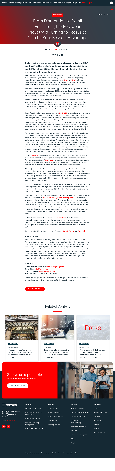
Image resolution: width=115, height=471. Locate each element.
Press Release (57, 15)
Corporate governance (32, 453)
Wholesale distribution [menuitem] (78, 427)
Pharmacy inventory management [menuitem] (32, 424)
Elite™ (74, 80)
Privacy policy (45, 453)
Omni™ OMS (63, 113)
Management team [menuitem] (100, 412)
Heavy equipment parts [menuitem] (79, 435)
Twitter (72, 231)
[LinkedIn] (59, 55)
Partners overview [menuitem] (100, 433)
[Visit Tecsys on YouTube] (4, 426)
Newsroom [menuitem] (97, 421)
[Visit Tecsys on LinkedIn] (8, 426)
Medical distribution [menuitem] (78, 416)
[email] (62, 55)
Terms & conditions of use (70, 453)
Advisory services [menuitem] (54, 425)
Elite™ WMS (49, 160)
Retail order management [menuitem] (34, 429)
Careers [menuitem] (96, 425)
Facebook (81, 231)
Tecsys (55, 49)
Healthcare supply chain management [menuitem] (33, 413)
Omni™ (66, 80)
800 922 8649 (11, 421)
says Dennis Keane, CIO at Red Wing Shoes (58, 198)
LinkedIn (66, 231)
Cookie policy (56, 453)
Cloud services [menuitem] (53, 421)
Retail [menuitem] (73, 443)
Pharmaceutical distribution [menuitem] (80, 412)
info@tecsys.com (41, 269)
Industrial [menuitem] (74, 431)
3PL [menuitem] (72, 439)
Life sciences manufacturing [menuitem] (76, 422)
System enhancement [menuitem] (55, 416)
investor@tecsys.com (47, 271)
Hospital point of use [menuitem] (32, 419)
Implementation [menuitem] (53, 408)
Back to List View (34, 289)
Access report (87, 3)
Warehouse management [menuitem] (34, 408)
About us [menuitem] (97, 408)
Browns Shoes (61, 218)
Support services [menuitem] (54, 412)
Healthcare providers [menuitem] (78, 408)
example (35, 155)
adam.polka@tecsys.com (55, 267)
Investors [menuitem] (97, 416)
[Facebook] (57, 55)
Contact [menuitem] (96, 429)
